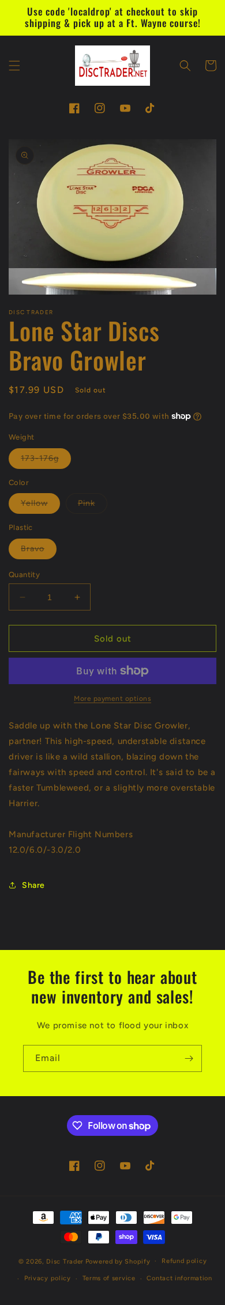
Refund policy (184, 1261)
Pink (92, 506)
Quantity (24, 574)
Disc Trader (65, 1261)
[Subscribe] (188, 1058)
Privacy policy (47, 1278)
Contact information (179, 1278)
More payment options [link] (112, 699)
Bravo (39, 551)
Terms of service (109, 1278)
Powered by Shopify (118, 1261)
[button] (14, 65)
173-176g (46, 461)
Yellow (40, 506)
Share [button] (33, 885)
